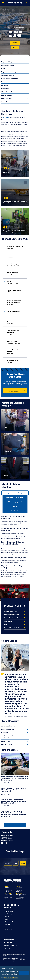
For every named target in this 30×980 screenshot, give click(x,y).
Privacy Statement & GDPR (9, 959)
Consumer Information (9, 936)
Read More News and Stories (15, 825)
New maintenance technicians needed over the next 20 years (14, 229)
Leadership (4, 85)
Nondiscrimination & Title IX (16, 958)
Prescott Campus (8, 893)
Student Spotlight (6, 92)
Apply (15, 47)
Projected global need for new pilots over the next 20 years (15, 200)
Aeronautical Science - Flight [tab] (15, 247)
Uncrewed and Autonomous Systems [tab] (15, 351)
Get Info (15, 42)
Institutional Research (9, 942)
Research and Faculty (7, 65)
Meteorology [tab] (10, 322)
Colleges (5, 9)
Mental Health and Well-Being (9, 78)
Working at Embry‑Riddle (9, 945)
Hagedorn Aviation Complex (9, 72)
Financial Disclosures (9, 939)
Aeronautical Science (10, 611)
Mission (3, 82)
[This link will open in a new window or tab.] (5, 905)
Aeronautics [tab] (10, 256)
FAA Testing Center (6, 744)
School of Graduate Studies (12, 628)
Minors (3, 68)
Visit (15, 863)
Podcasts (6, 927)
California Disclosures (9, 948)
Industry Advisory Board (8, 729)
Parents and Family (8, 911)
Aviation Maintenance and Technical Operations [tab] (14, 302)
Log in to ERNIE (8, 907)
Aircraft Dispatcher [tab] (12, 273)
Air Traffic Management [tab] (14, 264)
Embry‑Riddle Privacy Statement (11, 977)
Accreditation (7, 932)
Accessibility (6, 958)
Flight (6, 624)
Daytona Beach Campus (8, 726)
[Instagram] (6, 843)
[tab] (15, 492)
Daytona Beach (6, 117)
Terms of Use (20, 959)
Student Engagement (7, 75)
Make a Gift (4, 732)
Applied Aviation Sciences (11, 614)
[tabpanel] (15, 547)
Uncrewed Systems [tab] (12, 361)
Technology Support (13, 961)
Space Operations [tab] (13, 342)
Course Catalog (7, 924)
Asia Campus (19, 893)
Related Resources (6, 95)
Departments (5, 88)
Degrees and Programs (8, 62)
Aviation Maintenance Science (13, 618)
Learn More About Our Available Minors (14, 390)
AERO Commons (7, 921)
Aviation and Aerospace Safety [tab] (14, 292)
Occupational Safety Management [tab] (13, 332)
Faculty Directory (8, 913)
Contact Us (4, 102)
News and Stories (6, 98)
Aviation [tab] (13, 282)
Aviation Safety (8, 621)
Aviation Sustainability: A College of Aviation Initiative (11, 737)
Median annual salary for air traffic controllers (13, 169)
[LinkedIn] (2, 843)
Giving (5, 919)
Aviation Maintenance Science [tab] (14, 313)
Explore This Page (14, 56)
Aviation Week (5, 741)
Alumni (5, 916)
